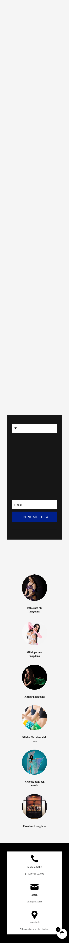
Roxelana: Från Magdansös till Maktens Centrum (29, 275)
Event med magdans (25, 476)
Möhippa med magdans (27, 460)
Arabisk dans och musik (28, 472)
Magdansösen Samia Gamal (27, 185)
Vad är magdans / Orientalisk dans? (32, 364)
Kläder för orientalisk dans (30, 468)
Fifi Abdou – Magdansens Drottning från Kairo (32, 91)
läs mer (15, 131)
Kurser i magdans (23, 464)
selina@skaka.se (34, 901)
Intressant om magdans (37, 99)
